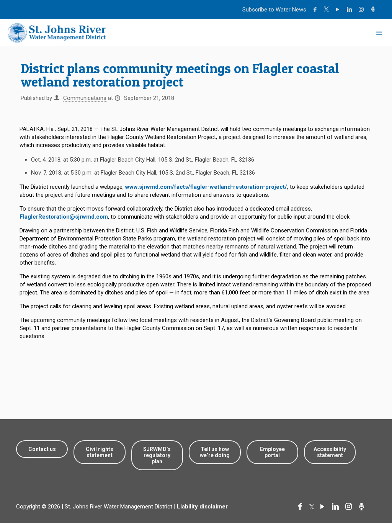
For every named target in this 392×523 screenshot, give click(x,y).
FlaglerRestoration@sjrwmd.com (64, 216)
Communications (84, 98)
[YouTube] (339, 9)
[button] (362, 493)
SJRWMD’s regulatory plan (157, 455)
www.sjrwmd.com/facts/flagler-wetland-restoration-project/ (206, 186)
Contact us (42, 449)
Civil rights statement (99, 452)
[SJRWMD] (57, 32)
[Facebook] (316, 9)
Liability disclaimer (202, 506)
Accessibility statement (330, 452)
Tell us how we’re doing (215, 452)
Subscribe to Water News (274, 9)
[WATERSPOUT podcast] (374, 9)
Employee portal (272, 452)
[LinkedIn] (350, 9)
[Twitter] (327, 9)
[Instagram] (362, 9)
